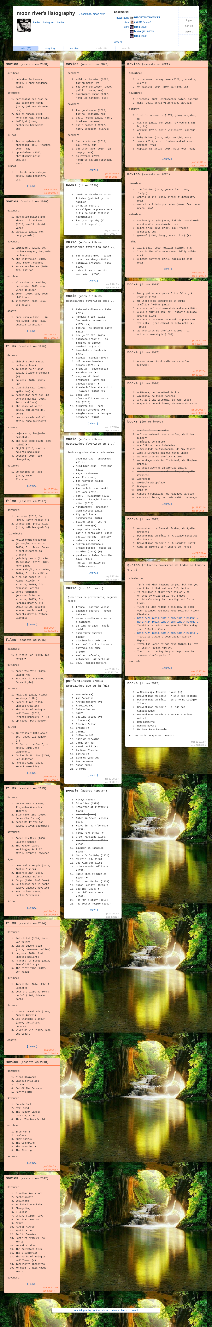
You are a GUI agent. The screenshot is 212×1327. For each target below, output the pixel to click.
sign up (189, 26)
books (82, 185)
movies (27, 64)
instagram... (50, 22)
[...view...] (32, 186)
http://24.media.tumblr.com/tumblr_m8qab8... (168, 618)
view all (118, 42)
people (86, 791)
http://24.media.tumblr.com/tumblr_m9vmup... (168, 622)
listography (123, 17)
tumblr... (38, 22)
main (25, 48)
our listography (82, 1310)
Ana (126, 22)
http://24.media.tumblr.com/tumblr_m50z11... (168, 633)
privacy (115, 1310)
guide (96, 1310)
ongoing (51, 48)
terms (124, 1310)
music (84, 588)
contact (134, 1310)
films (26, 346)
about (105, 1310)
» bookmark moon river (92, 14)
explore (189, 31)
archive (75, 48)
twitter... (61, 22)
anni (126, 26)
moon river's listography (46, 13)
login (189, 20)
